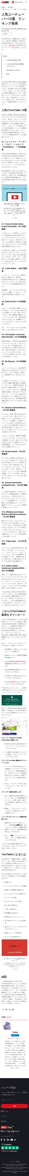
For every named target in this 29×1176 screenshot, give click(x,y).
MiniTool (11, 45)
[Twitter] (15, 29)
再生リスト (15, 682)
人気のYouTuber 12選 (14, 60)
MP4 (16, 661)
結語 (8, 74)
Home (3, 7)
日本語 (5, 34)
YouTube (10, 7)
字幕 (16, 670)
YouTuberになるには (13, 70)
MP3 (20, 661)
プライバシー (12, 1161)
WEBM (7, 663)
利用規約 (18, 1161)
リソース (4, 1116)
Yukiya (7, 29)
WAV (24, 661)
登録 (14, 1106)
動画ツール (4, 1111)
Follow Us (15, 1035)
